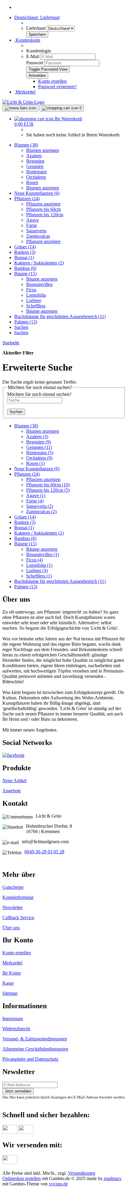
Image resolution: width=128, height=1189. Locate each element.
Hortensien (36, 171)
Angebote (11, 790)
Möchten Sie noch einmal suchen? (39, 394)
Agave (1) (35, 495)
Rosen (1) (35, 463)
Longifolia (36, 295)
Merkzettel (24, 91)
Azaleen (34, 155)
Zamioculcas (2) (41, 511)
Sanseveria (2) (39, 506)
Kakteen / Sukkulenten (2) (39, 262)
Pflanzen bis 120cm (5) (48, 490)
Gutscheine (13, 887)
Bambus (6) (25, 268)
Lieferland (36, 28)
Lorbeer (33, 300)
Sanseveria (36, 230)
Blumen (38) (26, 144)
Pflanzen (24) (27, 198)
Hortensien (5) (39, 452)
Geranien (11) (39, 447)
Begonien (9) (38, 441)
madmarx (112, 1178)
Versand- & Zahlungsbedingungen (34, 1038)
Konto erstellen (52, 81)
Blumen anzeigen (42, 150)
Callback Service (18, 917)
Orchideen (36, 177)
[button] (37, 17)
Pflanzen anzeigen (43, 203)
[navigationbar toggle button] (20, 108)
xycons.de (58, 1183)
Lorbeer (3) (37, 570)
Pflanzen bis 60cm (43, 209)
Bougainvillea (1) (42, 554)
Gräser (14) (25, 246)
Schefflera (35, 305)
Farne (31, 225)
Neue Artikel (14, 780)
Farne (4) (34, 500)
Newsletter (12, 907)
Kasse (8, 983)
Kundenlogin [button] (27, 40)
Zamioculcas (38, 236)
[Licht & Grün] (23, 102)
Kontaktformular (18, 897)
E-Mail (32, 56)
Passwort (34, 62)
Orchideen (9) (39, 457)
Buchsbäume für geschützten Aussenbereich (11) (60, 316)
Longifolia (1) (39, 565)
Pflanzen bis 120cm (44, 214)
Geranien (34, 166)
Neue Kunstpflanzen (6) (37, 193)
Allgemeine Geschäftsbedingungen (35, 1048)
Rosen (32, 182)
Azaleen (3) (37, 436)
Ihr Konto (11, 972)
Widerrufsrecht (16, 1028)
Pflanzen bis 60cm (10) (48, 484)
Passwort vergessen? (57, 86)
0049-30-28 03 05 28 (44, 851)
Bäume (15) (25, 273)
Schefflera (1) (39, 575)
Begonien (35, 161)
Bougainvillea (39, 284)
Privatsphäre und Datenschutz (30, 1059)
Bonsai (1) (24, 257)
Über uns (11, 927)
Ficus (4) (34, 559)
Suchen (21, 327)
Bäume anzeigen (41, 278)
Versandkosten (81, 1173)
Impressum (12, 1018)
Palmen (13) (25, 321)
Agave (32, 219)
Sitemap (10, 993)
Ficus (31, 289)
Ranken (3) (24, 252)
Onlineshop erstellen (21, 1178)
